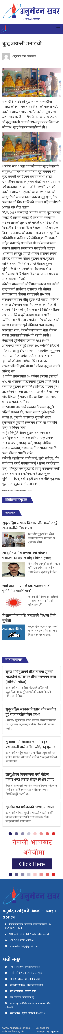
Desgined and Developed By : (47, 1030)
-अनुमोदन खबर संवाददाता (24, 56)
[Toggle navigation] (58, 29)
